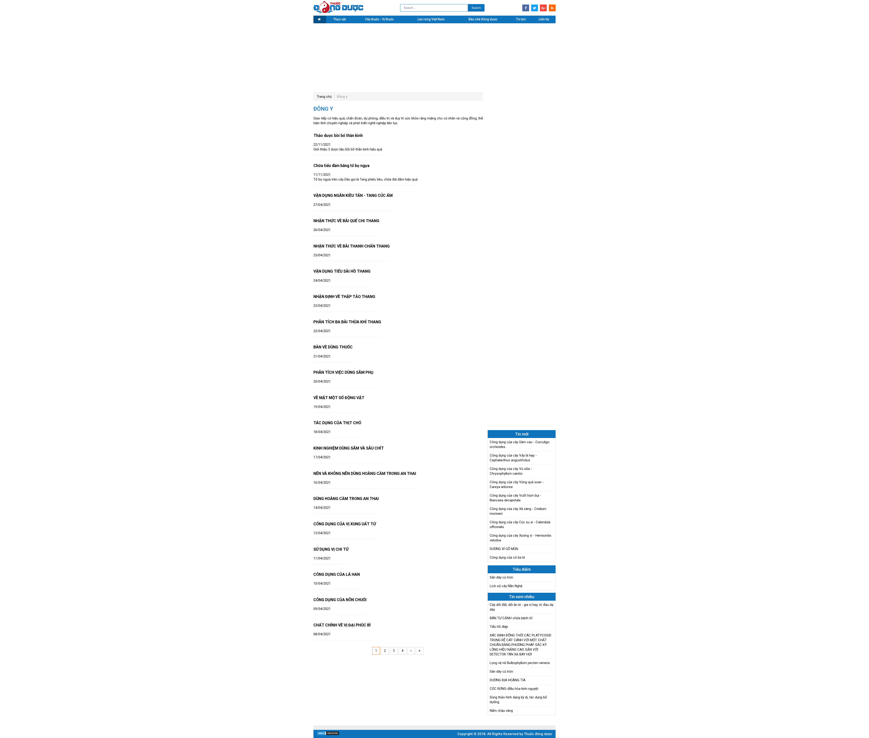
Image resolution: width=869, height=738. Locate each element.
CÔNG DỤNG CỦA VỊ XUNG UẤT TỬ (344, 524)
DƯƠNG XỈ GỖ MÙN (504, 549)
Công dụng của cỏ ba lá (507, 557)
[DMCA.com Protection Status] (328, 734)
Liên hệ (544, 19)
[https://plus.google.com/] (543, 8)
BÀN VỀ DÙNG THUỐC (333, 347)
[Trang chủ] (319, 19)
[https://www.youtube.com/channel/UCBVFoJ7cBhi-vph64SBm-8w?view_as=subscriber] (552, 8)
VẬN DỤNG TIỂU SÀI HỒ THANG (341, 271)
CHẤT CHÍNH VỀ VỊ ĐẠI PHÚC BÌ (342, 625)
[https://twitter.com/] (534, 8)
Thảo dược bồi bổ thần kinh (338, 135)
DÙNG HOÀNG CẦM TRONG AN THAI (346, 498)
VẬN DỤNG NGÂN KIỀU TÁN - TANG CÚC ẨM (353, 195)
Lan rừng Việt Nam (431, 19)
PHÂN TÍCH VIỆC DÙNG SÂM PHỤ (343, 372)
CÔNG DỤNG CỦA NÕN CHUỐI (340, 600)
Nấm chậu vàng (501, 711)
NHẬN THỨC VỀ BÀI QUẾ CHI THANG (346, 221)
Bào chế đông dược (482, 19)
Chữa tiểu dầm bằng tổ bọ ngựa (341, 165)
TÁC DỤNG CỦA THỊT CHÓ (337, 423)
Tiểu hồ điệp (499, 627)
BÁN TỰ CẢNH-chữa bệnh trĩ (511, 618)
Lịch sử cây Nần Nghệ (506, 586)
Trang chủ (324, 97)
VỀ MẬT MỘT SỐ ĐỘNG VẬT (338, 397)
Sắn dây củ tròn (501, 577)
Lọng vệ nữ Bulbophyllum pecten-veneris (520, 663)
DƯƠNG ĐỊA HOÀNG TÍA (507, 680)
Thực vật (339, 19)
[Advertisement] (434, 57)
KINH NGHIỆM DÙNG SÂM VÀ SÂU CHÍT (348, 448)
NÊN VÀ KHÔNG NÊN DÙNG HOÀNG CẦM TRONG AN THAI (364, 473)
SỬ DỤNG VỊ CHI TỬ (331, 549)
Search (476, 8)
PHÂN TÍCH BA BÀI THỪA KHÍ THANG (347, 322)
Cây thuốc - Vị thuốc (379, 19)
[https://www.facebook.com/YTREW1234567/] (525, 8)
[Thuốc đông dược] (338, 12)
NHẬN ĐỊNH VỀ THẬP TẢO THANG (344, 296)
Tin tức (521, 19)
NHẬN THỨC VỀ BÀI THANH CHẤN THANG (351, 246)
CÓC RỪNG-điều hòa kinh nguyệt (514, 689)
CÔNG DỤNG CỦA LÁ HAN (336, 574)
